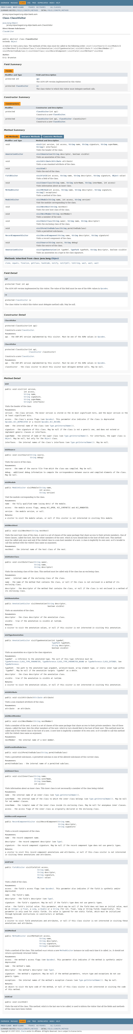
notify (55, 263)
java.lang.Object (10, 23)
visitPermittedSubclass (47, 228)
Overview (5, 3)
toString (76, 263)
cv (37, 86)
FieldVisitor (11, 176)
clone (7, 263)
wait (84, 263)
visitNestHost (43, 207)
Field (19, 10)
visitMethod (42, 190)
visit (39, 144)
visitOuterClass (44, 221)
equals (15, 263)
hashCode (45, 263)
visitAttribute (43, 161)
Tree (34, 3)
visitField (41, 176)
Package (14, 3)
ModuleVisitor (12, 200)
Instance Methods (31, 137)
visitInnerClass (44, 183)
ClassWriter (8, 31)
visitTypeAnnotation (46, 250)
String (72, 144)
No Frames (41, 7)
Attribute (56, 161)
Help (58, 3)
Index (51, 3)
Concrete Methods (52, 137)
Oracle (23, 1031)
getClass (35, 263)
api (37, 79)
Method (34, 10)
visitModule (42, 200)
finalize (25, 263)
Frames (31, 7)
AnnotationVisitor (14, 154)
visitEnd (40, 168)
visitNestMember (44, 214)
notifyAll (64, 263)
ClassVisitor (22, 86)
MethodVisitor (12, 190)
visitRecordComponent (46, 235)
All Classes (55, 7)
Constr (26, 10)
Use (29, 3)
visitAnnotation (44, 154)
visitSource (42, 243)
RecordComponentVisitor (16, 235)
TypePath (75, 250)
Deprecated (43, 3)
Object (14, 41)
